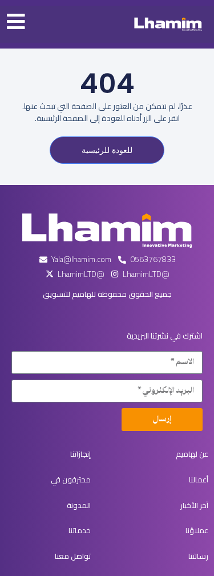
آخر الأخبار (194, 505)
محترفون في (71, 479)
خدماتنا (79, 530)
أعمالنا (198, 479)
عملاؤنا (196, 530)
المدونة (79, 505)
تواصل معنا (73, 556)
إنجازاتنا (80, 454)
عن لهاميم (192, 454)
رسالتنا (198, 556)
